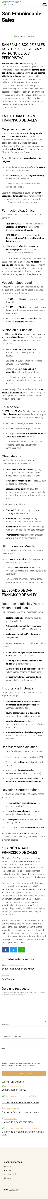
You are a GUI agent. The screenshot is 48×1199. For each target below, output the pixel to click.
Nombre (6, 1024)
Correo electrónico (11, 1036)
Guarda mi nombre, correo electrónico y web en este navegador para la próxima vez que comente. (21, 1065)
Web (3, 1049)
